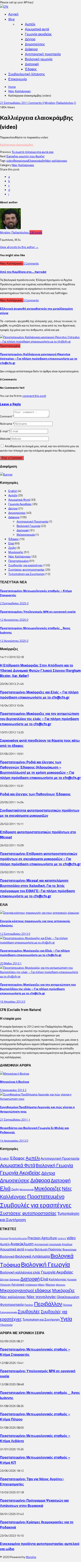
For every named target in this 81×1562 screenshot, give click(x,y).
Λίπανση (5, 1285)
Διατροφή (32, 64)
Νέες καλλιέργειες (56, 160)
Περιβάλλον (48, 1304)
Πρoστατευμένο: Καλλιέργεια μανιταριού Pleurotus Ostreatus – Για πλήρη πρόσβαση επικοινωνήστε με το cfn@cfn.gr (38, 358)
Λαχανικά (18, 1284)
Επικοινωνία (17, 79)
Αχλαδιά (29, 1250)
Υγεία (66, 1318)
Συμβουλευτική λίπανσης (26, 74)
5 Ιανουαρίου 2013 (12, 1090)
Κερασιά (71, 1279)
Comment (7, 416)
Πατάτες (28, 1305)
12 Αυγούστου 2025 (13, 619)
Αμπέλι (30, 24)
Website (5, 438)
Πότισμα (67, 1305)
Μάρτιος (50, 1285)
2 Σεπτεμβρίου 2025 (13, 603)
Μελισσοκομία (26, 534)
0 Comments (31, 263)
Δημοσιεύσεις (35, 44)
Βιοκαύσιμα (20, 160)
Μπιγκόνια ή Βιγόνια (14, 1081)
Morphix (31, 1557)
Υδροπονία (6, 1325)
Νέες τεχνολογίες (41, 1297)
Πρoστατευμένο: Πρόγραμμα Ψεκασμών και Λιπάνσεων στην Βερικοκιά (34, 1503)
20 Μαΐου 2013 (10, 963)
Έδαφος (31, 69)
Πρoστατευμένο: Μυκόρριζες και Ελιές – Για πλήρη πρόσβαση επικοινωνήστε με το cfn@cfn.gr (39, 694)
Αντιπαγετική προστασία (43, 54)
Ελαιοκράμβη (36, 160)
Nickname (7, 423)
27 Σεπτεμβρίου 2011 (14, 103)
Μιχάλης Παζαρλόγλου (59, 103)
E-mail (5, 431)
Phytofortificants (18, 1238)
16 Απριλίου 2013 (11, 1001)
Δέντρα (30, 39)
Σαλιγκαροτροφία (8, 1312)
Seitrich (62, 1238)
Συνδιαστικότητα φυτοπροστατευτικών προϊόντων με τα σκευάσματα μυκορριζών (39, 813)
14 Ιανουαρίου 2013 (13, 1140)
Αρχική (13, 14)
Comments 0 (36, 103)
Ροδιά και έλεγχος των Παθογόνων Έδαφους (35, 794)
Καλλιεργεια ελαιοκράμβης (16, 144)
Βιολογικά (7, 1256)
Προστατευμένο (18, 561)
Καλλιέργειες (58, 1279)
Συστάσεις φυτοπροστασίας (26, 569)
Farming (4, 1238)
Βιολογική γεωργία (38, 59)
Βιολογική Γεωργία (28, 526)
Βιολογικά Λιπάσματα (32, 1256)
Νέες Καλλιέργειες (19, 91)
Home (12, 86)
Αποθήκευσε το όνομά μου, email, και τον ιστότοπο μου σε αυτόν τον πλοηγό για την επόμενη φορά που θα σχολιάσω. (39, 448)
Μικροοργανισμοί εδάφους (26, 1290)
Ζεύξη (12, 547)
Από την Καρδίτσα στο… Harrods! (23, 271)
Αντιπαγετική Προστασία (32, 521)
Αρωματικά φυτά (37, 29)
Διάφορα (31, 49)
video (9, 160)
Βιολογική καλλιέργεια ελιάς (20, 1272)
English (12, 491)
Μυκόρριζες (15, 552)
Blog (11, 19)
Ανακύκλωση (22, 1244)
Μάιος (41, 1285)
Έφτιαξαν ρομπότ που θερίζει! (25, 156)
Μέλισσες (60, 1284)
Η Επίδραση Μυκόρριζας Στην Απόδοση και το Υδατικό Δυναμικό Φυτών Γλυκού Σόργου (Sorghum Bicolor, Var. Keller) (40, 670)
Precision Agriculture (42, 1237)
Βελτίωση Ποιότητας (48, 1249)
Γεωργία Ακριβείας (20, 504)
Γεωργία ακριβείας (38, 34)
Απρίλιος (67, 1244)
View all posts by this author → (19, 247)
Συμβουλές (29, 1311)
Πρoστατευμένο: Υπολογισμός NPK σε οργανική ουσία (38, 611)
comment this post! (34, 396)
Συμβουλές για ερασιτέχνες (25, 565)
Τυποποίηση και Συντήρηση (26, 574)
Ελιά (11, 543)
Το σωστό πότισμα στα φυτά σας (33, 152)
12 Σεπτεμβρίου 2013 (14, 933)
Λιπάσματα (31, 1285)
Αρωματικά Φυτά (19, 499)
